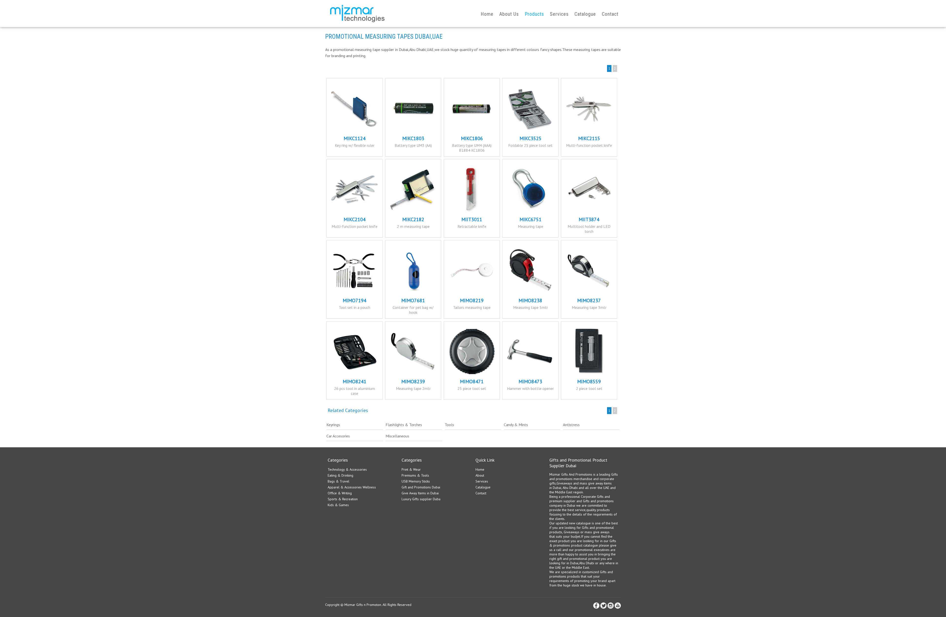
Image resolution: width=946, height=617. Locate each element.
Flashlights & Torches (404, 424)
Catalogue (585, 14)
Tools (449, 424)
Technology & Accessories (347, 469)
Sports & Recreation (343, 499)
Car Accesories (338, 436)
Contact (610, 14)
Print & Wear (411, 469)
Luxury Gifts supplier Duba (421, 499)
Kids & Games (338, 505)
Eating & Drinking (340, 475)
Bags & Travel (338, 481)
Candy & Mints (516, 424)
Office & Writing (340, 493)
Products (534, 14)
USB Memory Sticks (416, 481)
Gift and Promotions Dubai (421, 487)
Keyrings (333, 424)
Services (559, 14)
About (479, 475)
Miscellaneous (397, 436)
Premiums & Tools (415, 475)
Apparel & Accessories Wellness (352, 487)
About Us (509, 14)
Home (487, 14)
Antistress (571, 424)
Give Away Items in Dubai (420, 493)
